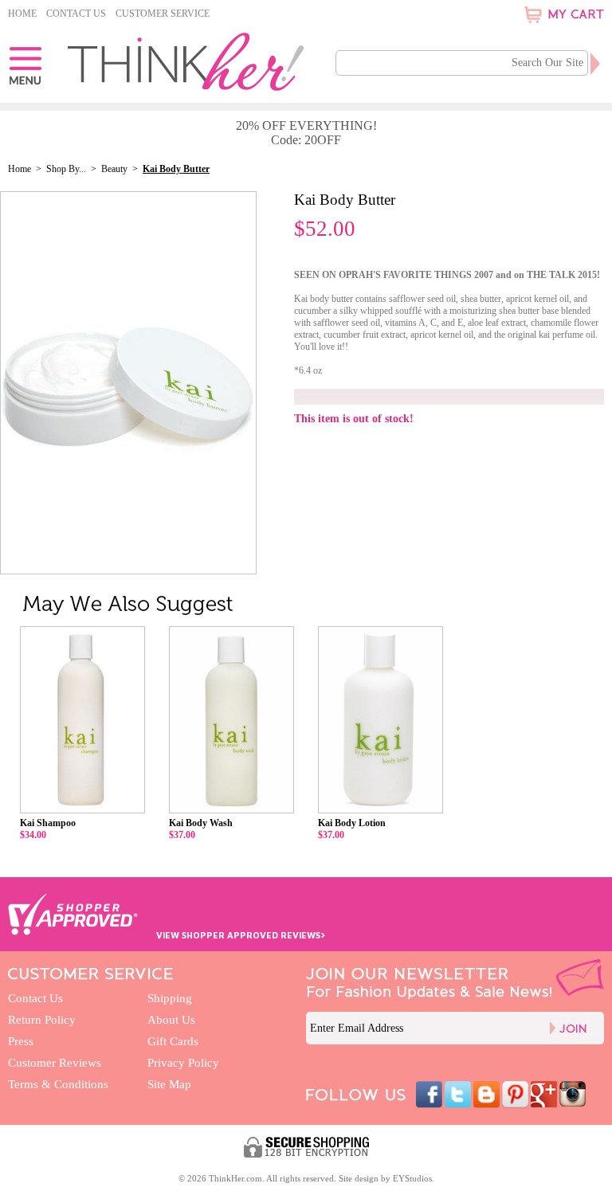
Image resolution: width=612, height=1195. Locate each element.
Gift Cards (172, 1041)
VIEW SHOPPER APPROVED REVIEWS (240, 935)
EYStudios (412, 1178)
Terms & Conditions (58, 1084)
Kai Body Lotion (352, 823)
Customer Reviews (54, 1062)
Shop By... (66, 168)
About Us (171, 1019)
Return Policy (42, 1019)
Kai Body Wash (201, 823)
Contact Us (76, 13)
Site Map (169, 1084)
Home (22, 13)
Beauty (114, 168)
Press (20, 1041)
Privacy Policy (183, 1062)
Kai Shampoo (48, 823)
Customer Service (163, 13)
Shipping (169, 998)
